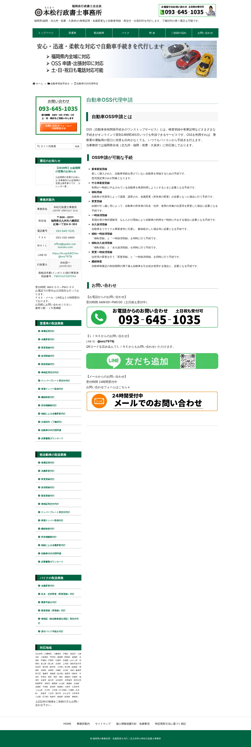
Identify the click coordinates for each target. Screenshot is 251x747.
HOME (67, 723)
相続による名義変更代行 (53, 413)
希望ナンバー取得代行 (52, 388)
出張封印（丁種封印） (52, 421)
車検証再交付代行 (50, 372)
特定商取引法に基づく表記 (170, 723)
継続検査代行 (47, 397)
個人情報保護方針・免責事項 (133, 723)
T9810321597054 (65, 276)
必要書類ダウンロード (52, 438)
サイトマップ (103, 723)
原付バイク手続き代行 (52, 631)
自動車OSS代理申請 (87, 83)
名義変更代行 (47, 339)
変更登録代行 (47, 347)
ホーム (39, 83)
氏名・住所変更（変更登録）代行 (57, 594)
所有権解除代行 (49, 405)
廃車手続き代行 (49, 602)
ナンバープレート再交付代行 (55, 380)
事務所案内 (83, 723)
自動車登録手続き (60, 83)
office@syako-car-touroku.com (65, 245)
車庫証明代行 (47, 331)
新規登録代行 (47, 364)
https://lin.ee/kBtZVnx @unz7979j (65, 255)
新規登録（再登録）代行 (53, 610)
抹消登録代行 (47, 355)
